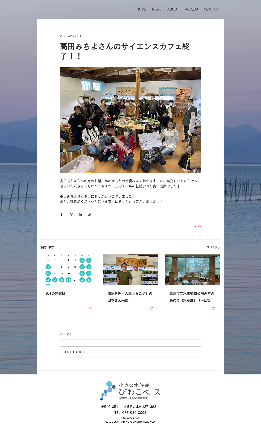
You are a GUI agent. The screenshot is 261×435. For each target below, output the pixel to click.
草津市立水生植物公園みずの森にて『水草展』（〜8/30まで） (191, 298)
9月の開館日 (55, 293)
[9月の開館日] (68, 269)
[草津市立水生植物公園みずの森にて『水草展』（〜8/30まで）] (192, 269)
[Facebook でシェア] (61, 214)
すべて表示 (213, 247)
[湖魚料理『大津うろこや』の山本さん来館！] (130, 269)
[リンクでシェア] (90, 214)
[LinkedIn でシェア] (80, 214)
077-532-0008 (134, 412)
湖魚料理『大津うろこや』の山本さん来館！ (130, 297)
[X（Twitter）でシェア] (71, 214)
